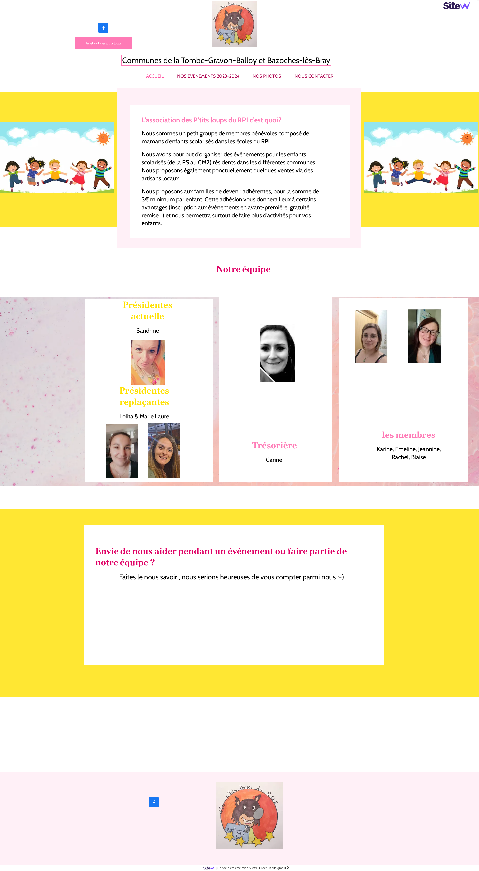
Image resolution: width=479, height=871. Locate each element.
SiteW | (237, 868)
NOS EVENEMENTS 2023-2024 (208, 76)
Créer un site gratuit (274, 868)
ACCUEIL (155, 76)
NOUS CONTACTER (314, 76)
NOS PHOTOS (267, 76)
